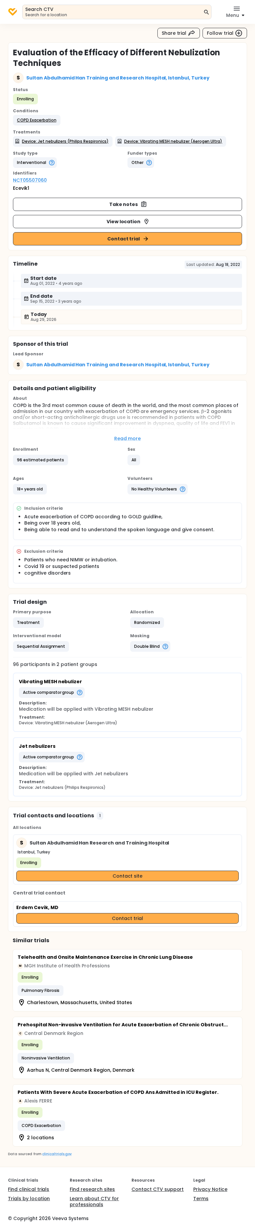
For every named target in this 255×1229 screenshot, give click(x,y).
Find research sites (92, 1189)
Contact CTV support (157, 1189)
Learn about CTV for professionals (94, 1201)
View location (124, 221)
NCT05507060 (30, 180)
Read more (127, 438)
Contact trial (123, 238)
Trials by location (29, 1199)
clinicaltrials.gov (56, 1154)
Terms (201, 1199)
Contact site (128, 876)
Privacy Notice (210, 1189)
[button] (36, 120)
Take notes (123, 204)
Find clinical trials (28, 1189)
